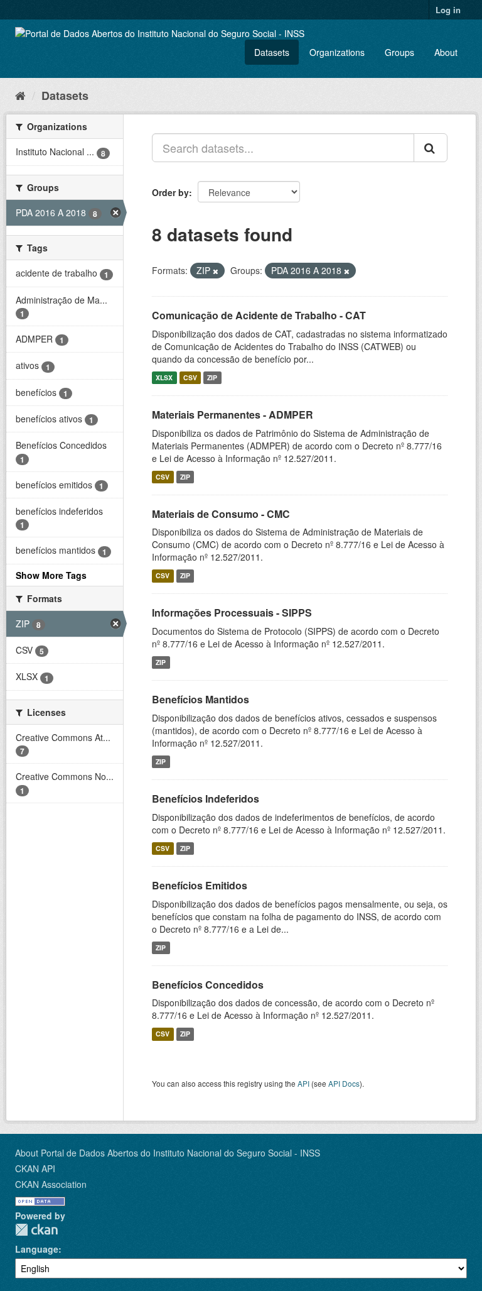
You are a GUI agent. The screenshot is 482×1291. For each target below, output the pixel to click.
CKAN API (35, 1168)
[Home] (20, 95)
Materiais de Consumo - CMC (221, 514)
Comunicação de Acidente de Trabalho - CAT (259, 315)
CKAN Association (51, 1184)
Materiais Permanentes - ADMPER (232, 414)
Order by (170, 192)
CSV (190, 377)
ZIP (212, 377)
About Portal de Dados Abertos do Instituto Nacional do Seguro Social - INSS (167, 1152)
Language (36, 1249)
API (303, 1083)
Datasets (271, 52)
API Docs (344, 1083)
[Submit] (430, 147)
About (446, 52)
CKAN (36, 1229)
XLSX (164, 377)
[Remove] (215, 271)
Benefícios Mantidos (200, 699)
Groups (399, 52)
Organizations (337, 52)
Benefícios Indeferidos (205, 798)
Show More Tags (51, 575)
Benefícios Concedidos (208, 984)
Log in (448, 10)
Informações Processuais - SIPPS (232, 612)
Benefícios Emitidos (199, 885)
